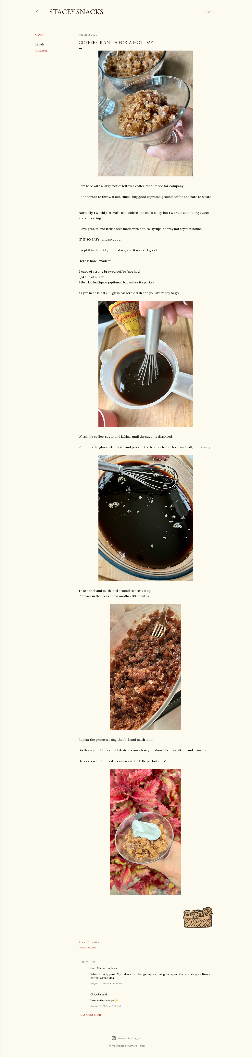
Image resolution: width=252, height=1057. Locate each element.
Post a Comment (90, 1014)
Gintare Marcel (136, 1045)
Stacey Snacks (76, 11)
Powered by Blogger (129, 1038)
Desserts (41, 51)
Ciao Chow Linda (101, 968)
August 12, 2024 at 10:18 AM (106, 983)
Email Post (94, 942)
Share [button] (39, 35)
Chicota (95, 994)
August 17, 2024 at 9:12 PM (105, 1005)
